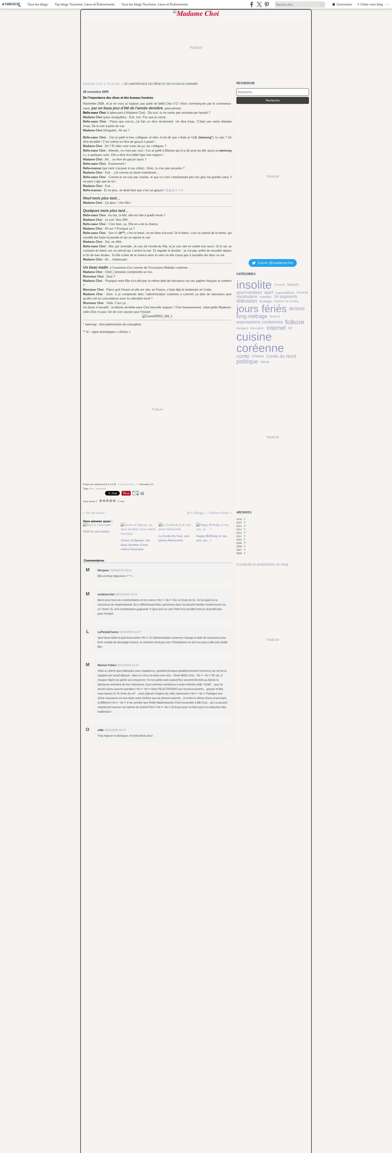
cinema (258, 356)
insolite (254, 284)
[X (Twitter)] (259, 4)
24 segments (285, 296)
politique (247, 362)
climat (264, 361)
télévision (246, 301)
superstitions (285, 292)
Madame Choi (93, 84)
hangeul (242, 328)
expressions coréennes (259, 322)
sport (268, 292)
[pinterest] (267, 4)
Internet (276, 328)
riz (290, 328)
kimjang (302, 292)
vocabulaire (246, 296)
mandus (266, 296)
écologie (265, 301)
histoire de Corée (286, 301)
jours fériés (261, 309)
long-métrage (251, 316)
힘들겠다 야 (173, 190)
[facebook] (252, 4)
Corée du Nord (281, 356)
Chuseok (279, 284)
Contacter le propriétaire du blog (262, 564)
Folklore (113, 84)
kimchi (293, 285)
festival (275, 316)
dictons (297, 308)
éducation (257, 328)
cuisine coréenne (260, 342)
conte (242, 356)
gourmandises (249, 292)
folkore (294, 322)
